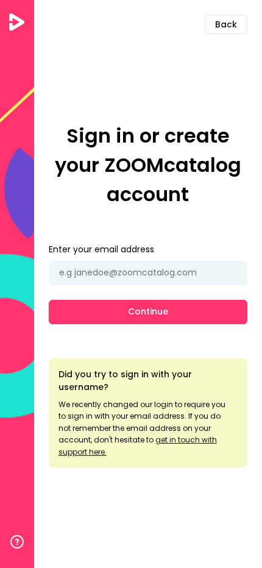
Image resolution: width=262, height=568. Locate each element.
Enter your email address (101, 249)
